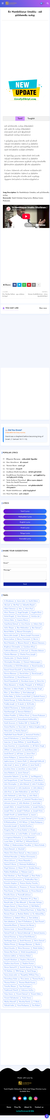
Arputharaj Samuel (11, 624)
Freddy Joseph (9, 704)
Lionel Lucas (35, 834)
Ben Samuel (36, 628)
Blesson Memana (38, 643)
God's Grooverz (9, 723)
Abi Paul (16, 605)
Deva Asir (40, 681)
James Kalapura (10, 757)
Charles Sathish (22, 658)
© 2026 (31, 1111)
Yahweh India (9, 1005)
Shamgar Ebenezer (25, 944)
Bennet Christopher (24, 631)
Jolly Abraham (24, 803)
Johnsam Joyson (10, 803)
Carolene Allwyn (29, 647)
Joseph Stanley (38, 807)
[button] (47, 3)
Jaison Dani (31, 754)
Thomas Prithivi (10, 982)
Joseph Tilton (9, 811)
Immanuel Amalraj (33, 734)
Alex (20, 609)
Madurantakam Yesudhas (21, 845)
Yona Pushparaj (23, 1005)
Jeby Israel (8, 765)
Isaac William (19, 742)
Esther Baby (8, 696)
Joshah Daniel (23, 815)
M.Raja (6, 845)
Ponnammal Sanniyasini (13, 879)
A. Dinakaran (9, 601)
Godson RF (34, 723)
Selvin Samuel (39, 941)
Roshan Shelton (23, 914)
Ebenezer (7, 689)
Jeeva (17, 765)
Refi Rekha (35, 906)
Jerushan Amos (9, 769)
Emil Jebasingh (28, 693)
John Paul (34, 792)
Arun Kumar (25, 624)
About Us (28, 1107)
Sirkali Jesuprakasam (28, 952)
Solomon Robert (25, 956)
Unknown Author (27, 990)
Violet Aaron (26, 998)
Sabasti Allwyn (20, 918)
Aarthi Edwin (33, 601)
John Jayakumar (24, 788)
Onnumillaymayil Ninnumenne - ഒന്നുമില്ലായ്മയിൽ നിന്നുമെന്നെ (24, 486)
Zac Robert (36, 1005)
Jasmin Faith (22, 761)
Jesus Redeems (9, 773)
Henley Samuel (21, 731)
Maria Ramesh (9, 849)
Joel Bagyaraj (36, 776)
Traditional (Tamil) (11, 990)
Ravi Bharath (21, 902)
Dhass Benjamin (10, 685)
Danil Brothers (29, 670)
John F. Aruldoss (38, 784)
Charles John (9, 658)
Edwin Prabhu (19, 689)
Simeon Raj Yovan (11, 952)
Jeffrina (24, 765)
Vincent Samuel (22, 994)
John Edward (24, 784)
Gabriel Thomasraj (11, 708)
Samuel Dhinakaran (25, 929)
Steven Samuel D (10, 967)
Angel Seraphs (23, 612)
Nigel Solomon (9, 868)
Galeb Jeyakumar (27, 708)
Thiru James (24, 979)
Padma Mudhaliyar (11, 872)
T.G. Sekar (37, 967)
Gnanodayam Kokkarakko (27, 719)
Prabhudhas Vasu (31, 879)
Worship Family (24, 1002)
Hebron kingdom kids (37, 727)
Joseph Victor (38, 811)
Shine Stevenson (24, 948)
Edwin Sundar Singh (34, 689)
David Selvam (9, 677)
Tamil (20, 119)
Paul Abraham (9, 876)
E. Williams (39, 685)
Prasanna (23, 887)
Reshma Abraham (10, 910)
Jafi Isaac (20, 754)
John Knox (8, 792)
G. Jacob (21, 704)
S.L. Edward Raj (38, 914)
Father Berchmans (24, 700)
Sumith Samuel (25, 967)
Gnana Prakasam (38, 715)
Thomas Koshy (37, 979)
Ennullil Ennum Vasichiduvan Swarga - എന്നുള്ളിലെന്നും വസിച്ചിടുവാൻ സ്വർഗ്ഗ (25, 476)
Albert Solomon (10, 609)
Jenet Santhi (35, 765)
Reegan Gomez (9, 906)
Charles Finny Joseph (27, 654)
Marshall (21, 849)
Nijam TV (22, 868)
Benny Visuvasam (23, 639)
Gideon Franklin (10, 715)
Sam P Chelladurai (25, 921)
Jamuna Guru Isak (25, 757)
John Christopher (10, 784)
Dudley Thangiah (25, 685)
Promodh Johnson (24, 895)
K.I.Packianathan (10, 822)
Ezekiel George (9, 700)
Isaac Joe (7, 742)
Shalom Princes (9, 944)
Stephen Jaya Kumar (11, 963)
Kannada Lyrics (25, 539)
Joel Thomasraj (25, 780)
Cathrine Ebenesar (11, 651)
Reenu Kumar (23, 906)
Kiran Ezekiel (22, 830)
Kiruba (32, 830)
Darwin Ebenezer (10, 673)
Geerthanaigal (9, 712)
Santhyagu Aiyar (10, 941)
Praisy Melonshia (10, 887)
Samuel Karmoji (10, 937)
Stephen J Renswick (27, 960)
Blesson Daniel (23, 643)
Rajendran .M (26, 899)
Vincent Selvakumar (11, 998)
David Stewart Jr (24, 677)
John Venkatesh (9, 796)
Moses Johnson (9, 860)
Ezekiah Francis (39, 696)
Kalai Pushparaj (36, 822)
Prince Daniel (36, 891)
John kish (7, 799)
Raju (35, 899)
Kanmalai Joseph (10, 826)
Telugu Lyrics (25, 533)
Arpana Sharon (22, 620)
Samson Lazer (9, 929)
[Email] (34, 285)
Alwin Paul (29, 609)
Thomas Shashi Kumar (27, 982)
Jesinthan (21, 769)
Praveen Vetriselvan (37, 887)
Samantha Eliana (10, 925)
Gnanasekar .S (9, 719)
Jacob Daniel (9, 754)
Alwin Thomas (9, 612)
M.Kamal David (31, 841)
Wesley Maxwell (10, 1002)
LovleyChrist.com (22, 1111)
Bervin (35, 639)
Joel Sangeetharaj (10, 780)
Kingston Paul (9, 830)
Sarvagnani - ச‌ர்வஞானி (14, 469)
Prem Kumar (8, 891)
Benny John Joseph (11, 635)
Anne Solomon (22, 616)
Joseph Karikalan (23, 807)
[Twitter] (19, 285)
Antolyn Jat (35, 616)
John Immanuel (9, 788)
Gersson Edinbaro (24, 712)
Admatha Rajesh (29, 605)
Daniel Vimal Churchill (12, 670)
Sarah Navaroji (25, 941)
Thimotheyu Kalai (10, 979)
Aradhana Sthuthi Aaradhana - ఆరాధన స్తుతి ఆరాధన (24, 472)
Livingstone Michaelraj (12, 837)
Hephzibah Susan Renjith (13, 734)
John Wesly (33, 796)
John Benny (39, 780)
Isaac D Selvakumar (11, 738)
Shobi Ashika (38, 948)
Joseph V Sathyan (23, 811)
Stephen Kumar (28, 963)
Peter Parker (36, 876)
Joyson (33, 815)
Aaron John (21, 601)
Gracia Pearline (9, 727)
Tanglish (31, 119)
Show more (43, 308)
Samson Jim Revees (27, 925)
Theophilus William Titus (29, 975)
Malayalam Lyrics (25, 517)
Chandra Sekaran (37, 651)
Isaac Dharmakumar (29, 738)
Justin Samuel (26, 818)
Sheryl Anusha (9, 948)
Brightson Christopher (12, 647)
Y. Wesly (36, 1002)
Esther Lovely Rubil (23, 696)
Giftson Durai (24, 715)
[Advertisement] (25, 48)
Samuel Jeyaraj (39, 933)
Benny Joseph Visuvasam (30, 635)
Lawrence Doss (9, 834)
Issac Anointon (9, 746)
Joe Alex (25, 776)
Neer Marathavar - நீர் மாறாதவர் (17, 462)
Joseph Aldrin (9, 807)
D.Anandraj (8, 666)
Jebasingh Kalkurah (37, 761)
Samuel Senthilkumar (27, 937)
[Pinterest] (29, 285)
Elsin (6, 693)
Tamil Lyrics (25, 511)
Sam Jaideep (33, 918)
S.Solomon (8, 918)
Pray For (17, 1107)
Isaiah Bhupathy (33, 742)
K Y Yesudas (39, 818)
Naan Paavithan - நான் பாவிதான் (17, 494)
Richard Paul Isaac (27, 910)
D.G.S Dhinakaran (22, 666)
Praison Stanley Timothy (29, 883)
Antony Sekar (9, 620)
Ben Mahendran (23, 628)
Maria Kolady (39, 845)
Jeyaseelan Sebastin (11, 776)
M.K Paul (19, 841)
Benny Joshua (9, 639)
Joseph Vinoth (9, 815)
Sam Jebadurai (9, 921)
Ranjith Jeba (8, 902)
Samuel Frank (9, 933)
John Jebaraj (37, 788)
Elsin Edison (15, 693)
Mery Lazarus (32, 853)
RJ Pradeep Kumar (11, 899)
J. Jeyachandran (23, 746)
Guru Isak (22, 727)
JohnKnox (17, 799)
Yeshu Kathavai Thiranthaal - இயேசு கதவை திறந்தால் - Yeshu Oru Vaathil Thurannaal (24, 481)
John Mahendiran (21, 792)
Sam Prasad (39, 921)
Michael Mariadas (10, 857)
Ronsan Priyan (9, 914)
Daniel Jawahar (37, 666)
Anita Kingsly (9, 616)
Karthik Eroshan (26, 826)
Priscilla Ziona (9, 895)
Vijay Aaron (8, 994)
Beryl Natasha (9, 643)
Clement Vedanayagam (32, 662)
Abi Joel (7, 605)
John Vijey (22, 796)
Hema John (8, 731)
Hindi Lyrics (25, 528)
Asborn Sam (37, 624)
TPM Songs (20, 971)
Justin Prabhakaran (11, 818)
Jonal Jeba (36, 803)
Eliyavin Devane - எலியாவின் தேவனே (21, 459)
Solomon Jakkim (10, 956)
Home (9, 1107)
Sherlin (37, 944)
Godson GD (22, 723)
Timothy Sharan (10, 986)
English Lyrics (25, 522)
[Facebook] (15, 285)
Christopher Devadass (12, 662)
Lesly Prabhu (23, 834)
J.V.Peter (7, 750)
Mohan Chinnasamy (28, 857)
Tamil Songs (31, 971)
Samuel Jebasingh (24, 933)
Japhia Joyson (9, 761)
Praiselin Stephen (10, 883)
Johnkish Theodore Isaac (33, 799)
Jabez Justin (17, 750)
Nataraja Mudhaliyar (27, 864)
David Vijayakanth (11, 681)
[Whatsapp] (24, 285)
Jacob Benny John (31, 750)
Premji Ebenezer (22, 891)
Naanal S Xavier (10, 864)
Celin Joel (24, 651)
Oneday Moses (34, 868)
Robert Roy (41, 910)
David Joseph (37, 673)
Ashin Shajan (9, 628)
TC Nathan (8, 971)
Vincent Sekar (36, 994)
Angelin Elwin (36, 612)
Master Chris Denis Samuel (14, 853)
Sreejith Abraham (10, 960)
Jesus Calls (32, 769)
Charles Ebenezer (10, 654)
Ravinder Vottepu (35, 902)
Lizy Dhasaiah (29, 837)
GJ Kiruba (30, 704)
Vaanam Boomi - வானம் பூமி (15, 465)
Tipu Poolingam (25, 986)
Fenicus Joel (39, 700)
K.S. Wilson (23, 822)
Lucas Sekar (8, 841)
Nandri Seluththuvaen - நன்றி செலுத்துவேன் (21, 490)
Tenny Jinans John (10, 975)
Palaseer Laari (26, 872)
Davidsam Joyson (27, 681)
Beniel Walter (9, 631)
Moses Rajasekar (24, 860)
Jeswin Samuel (23, 773)
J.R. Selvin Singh (38, 746)
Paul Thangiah (23, 876)
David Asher (24, 673)
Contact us (39, 1107)
